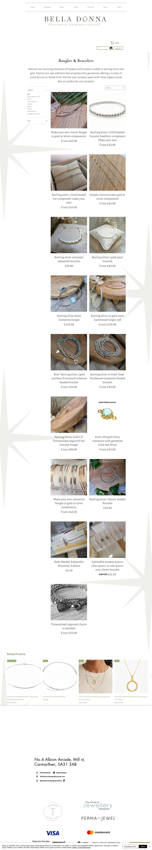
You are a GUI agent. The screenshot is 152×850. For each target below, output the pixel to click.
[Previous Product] (4, 676)
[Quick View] (69, 110)
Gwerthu (29, 104)
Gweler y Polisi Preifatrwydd (81, 847)
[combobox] (115, 88)
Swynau (29, 106)
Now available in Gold (33, 96)
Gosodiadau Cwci (130, 846)
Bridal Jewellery (31, 111)
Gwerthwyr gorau (32, 101)
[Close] (149, 846)
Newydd (29, 109)
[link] (116, 42)
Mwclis (29, 99)
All (28, 94)
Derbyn (143, 846)
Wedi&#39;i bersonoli (33, 114)
